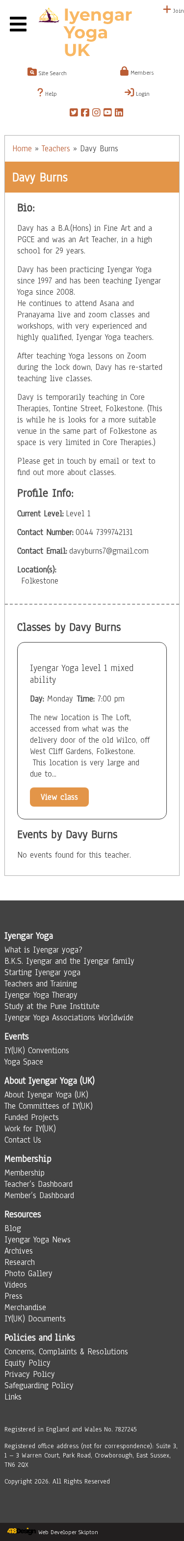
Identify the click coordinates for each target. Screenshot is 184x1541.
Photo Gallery (28, 1273)
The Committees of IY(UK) (48, 1106)
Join (177, 11)
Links (13, 1396)
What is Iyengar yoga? (43, 949)
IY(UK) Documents (35, 1318)
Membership (24, 1172)
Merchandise (25, 1307)
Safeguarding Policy (39, 1385)
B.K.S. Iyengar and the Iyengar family (69, 961)
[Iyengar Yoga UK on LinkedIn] (119, 114)
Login (142, 94)
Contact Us (22, 1140)
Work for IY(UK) (30, 1128)
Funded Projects (31, 1117)
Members (141, 73)
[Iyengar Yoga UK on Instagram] (96, 114)
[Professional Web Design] (21, 1532)
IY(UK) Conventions (36, 1050)
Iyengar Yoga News (37, 1239)
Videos (15, 1284)
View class (59, 797)
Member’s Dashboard (39, 1195)
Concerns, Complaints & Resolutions (66, 1351)
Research (19, 1262)
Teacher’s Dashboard (38, 1184)
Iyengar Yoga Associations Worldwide (68, 1017)
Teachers (56, 148)
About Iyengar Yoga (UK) (46, 1094)
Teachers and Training (40, 983)
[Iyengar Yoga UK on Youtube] (108, 114)
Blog (12, 1228)
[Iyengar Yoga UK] (92, 33)
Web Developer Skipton (68, 1532)
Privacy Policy (29, 1374)
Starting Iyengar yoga (42, 972)
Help (50, 94)
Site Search (52, 73)
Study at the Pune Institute (52, 1006)
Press (13, 1296)
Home (22, 148)
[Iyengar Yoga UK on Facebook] (85, 114)
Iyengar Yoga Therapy (41, 995)
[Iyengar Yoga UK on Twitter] (74, 114)
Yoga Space (23, 1061)
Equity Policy (27, 1363)
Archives (18, 1251)
